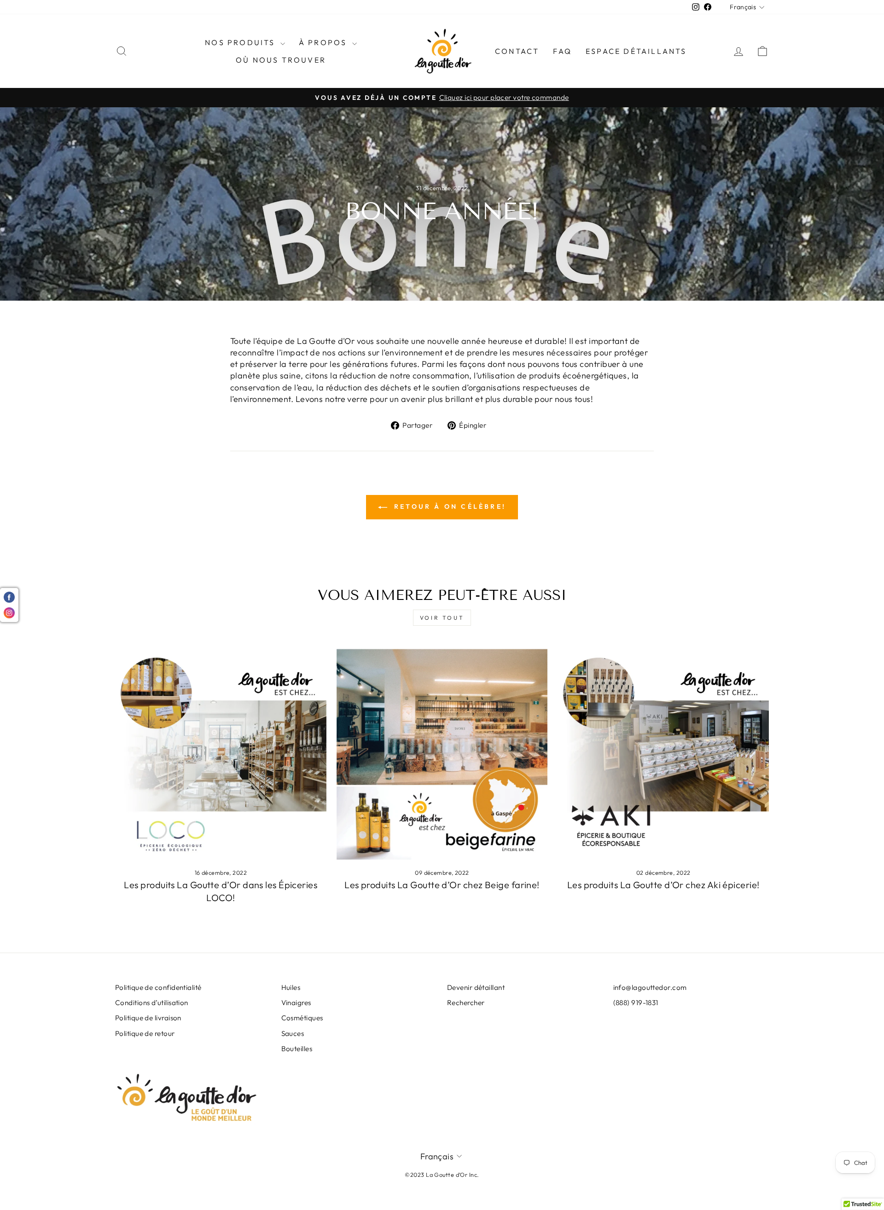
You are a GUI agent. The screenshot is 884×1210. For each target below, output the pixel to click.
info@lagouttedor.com (650, 987)
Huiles (291, 987)
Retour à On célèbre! (448, 506)
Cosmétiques (302, 1017)
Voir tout (442, 617)
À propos (324, 42)
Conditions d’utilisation (151, 1002)
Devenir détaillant (476, 987)
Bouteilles (297, 1048)
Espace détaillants (636, 51)
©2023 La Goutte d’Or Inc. (442, 1174)
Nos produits (241, 42)
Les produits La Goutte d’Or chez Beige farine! (442, 884)
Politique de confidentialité (158, 987)
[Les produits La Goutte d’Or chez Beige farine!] (442, 754)
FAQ (562, 51)
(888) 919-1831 (635, 1002)
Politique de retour (145, 1033)
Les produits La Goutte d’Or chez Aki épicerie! (663, 884)
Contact (517, 51)
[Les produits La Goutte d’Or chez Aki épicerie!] (663, 754)
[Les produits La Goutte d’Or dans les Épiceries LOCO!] (220, 754)
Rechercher (466, 1002)
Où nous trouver (281, 59)
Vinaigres (296, 1002)
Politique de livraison (148, 1017)
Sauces (292, 1033)
